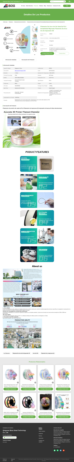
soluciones (49, 5)
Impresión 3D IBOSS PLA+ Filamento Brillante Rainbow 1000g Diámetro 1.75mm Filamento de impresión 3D (28, 413)
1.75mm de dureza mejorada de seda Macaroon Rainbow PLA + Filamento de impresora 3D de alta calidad (46, 385)
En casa (23, 5)
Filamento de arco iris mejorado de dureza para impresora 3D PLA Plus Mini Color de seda (63, 413)
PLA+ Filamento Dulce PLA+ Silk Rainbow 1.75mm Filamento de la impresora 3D (11, 385)
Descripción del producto (28, 59)
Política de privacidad (5, 460)
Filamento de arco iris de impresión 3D (21, 353)
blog (45, 5)
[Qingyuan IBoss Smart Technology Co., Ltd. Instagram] (61, 450)
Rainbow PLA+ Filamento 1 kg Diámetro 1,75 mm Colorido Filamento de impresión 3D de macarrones (63, 385)
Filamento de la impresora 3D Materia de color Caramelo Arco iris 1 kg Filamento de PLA (28, 385)
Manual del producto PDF (20, 70)
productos (36, 5)
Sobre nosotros (42, 431)
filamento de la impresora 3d (47, 353)
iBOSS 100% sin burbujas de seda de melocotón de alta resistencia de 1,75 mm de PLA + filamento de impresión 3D (11, 413)
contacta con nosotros (57, 5)
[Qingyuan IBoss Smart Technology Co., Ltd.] (9, 6)
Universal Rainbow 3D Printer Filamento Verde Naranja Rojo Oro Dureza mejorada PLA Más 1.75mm (45, 413)
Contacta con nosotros (41, 441)
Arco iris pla (35, 353)
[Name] (64, 1)
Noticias (40, 435)
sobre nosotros (29, 5)
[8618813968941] (55, 450)
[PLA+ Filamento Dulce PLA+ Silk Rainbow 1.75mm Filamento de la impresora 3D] (11, 374)
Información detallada (10, 59)
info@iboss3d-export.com (10, 437)
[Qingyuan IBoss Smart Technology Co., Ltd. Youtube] (64, 450)
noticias (41, 5)
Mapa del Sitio (13, 460)
